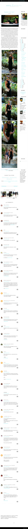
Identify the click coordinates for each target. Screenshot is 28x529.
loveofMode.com (8, 379)
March (22, 82)
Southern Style (6, 500)
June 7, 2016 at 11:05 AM (6, 363)
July (21, 49)
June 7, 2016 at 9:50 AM (6, 318)
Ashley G (5, 292)
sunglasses (9, 169)
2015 (21, 85)
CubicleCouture (6, 321)
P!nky (5, 325)
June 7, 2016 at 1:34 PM (6, 384)
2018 (21, 40)
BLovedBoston (6, 220)
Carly (5, 362)
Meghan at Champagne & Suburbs (9, 484)
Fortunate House (9, 257)
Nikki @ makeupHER (7, 383)
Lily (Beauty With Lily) (7, 416)
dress (1, 169)
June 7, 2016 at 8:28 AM (6, 301)
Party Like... (22, 51)
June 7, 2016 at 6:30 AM (6, 221)
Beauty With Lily (6, 423)
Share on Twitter (13, 177)
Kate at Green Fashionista (8, 270)
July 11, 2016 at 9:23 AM (6, 493)
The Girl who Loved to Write (9, 409)
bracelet (7, 170)
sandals (4, 169)
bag (14, 169)
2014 (21, 86)
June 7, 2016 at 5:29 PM (6, 417)
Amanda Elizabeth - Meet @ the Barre (10, 427)
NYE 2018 (2, 197)
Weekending (23, 54)
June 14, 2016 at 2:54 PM (6, 476)
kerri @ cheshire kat (7, 280)
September (22, 47)
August (22, 48)
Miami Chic (24, 110)
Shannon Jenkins (7, 333)
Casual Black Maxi (9, 197)
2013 (21, 87)
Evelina (5, 252)
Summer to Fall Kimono (15, 198)
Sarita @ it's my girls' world (9, 237)
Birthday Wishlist (23, 65)
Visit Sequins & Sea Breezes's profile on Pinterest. (23, 93)
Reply (17, 209)
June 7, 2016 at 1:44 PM (6, 393)
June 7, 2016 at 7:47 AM (6, 245)
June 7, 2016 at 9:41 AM (6, 309)
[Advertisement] (23, 146)
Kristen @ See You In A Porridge (9, 465)
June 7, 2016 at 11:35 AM (6, 372)
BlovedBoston (13, 224)
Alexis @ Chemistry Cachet (8, 212)
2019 (21, 39)
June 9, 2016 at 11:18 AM (6, 448)
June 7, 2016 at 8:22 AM (6, 281)
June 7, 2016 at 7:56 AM (6, 253)
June (22, 50)
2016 (21, 42)
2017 (21, 41)
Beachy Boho (23, 63)
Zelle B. (5, 492)
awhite (5, 351)
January (22, 84)
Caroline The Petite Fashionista (9, 300)
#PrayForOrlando (23, 66)
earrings (12, 169)
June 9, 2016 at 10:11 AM (6, 436)
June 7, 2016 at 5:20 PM (6, 410)
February (22, 83)
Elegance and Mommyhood (8, 435)
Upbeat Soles (5, 339)
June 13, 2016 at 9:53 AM (6, 466)
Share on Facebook (6, 177)
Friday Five (22, 68)
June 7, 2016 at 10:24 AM (6, 334)
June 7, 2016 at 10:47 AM (6, 345)
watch (17, 169)
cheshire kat (7, 288)
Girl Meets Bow (6, 244)
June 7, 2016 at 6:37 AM (6, 231)
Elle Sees (5, 308)
